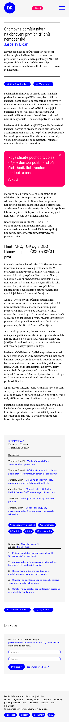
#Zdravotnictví (46, 525)
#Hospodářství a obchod (22, 525)
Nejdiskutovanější (30, 544)
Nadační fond (19, 702)
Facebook (10, 714)
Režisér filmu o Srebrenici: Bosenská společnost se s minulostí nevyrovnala (28, 572)
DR (10, 8)
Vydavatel (18, 699)
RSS (51, 714)
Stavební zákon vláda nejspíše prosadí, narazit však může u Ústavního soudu (33, 581)
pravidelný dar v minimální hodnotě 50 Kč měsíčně (33, 642)
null (53, 702)
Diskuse (47, 699)
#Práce (28, 531)
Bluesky (34, 702)
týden (20, 547)
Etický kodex (33, 699)
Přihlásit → (16, 667)
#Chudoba (15, 531)
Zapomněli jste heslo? (38, 667)
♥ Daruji (37, 8)
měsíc (27, 547)
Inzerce (44, 702)
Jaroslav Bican (16, 44)
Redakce (30, 696)
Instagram (39, 714)
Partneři (10, 706)
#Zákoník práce (44, 531)
